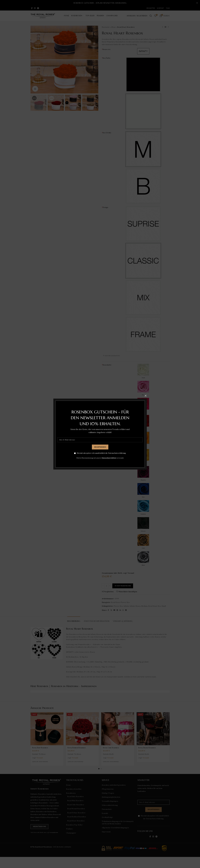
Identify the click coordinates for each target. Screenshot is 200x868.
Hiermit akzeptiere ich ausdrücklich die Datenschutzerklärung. (101, 453)
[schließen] (146, 396)
